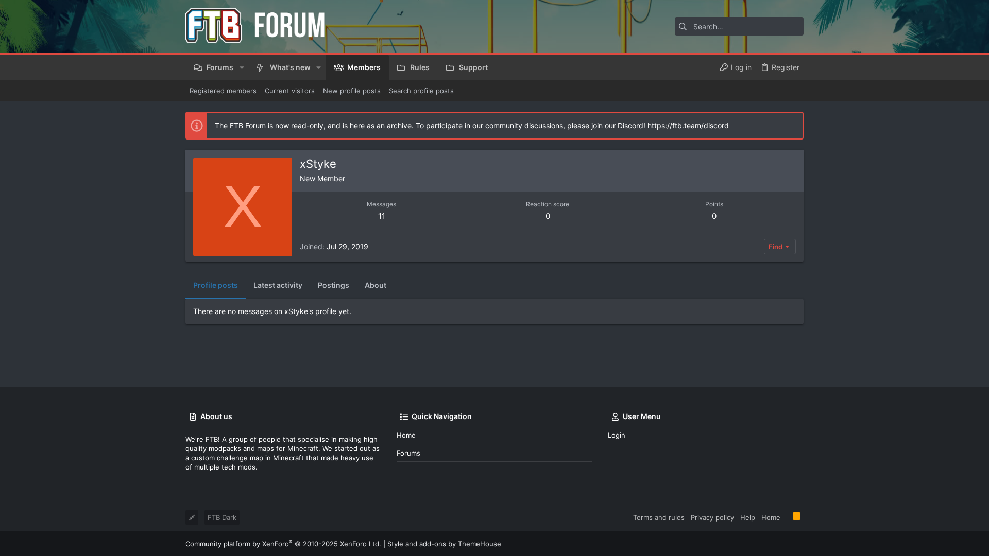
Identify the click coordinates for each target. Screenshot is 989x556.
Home (406, 435)
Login (616, 435)
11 (381, 216)
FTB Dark (222, 517)
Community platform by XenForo (283, 544)
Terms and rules (659, 517)
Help (747, 517)
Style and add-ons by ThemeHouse (444, 544)
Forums (408, 453)
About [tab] (375, 285)
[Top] (786, 517)
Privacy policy (712, 517)
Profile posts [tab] (215, 285)
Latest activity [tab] (277, 285)
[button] (241, 67)
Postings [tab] (333, 285)
